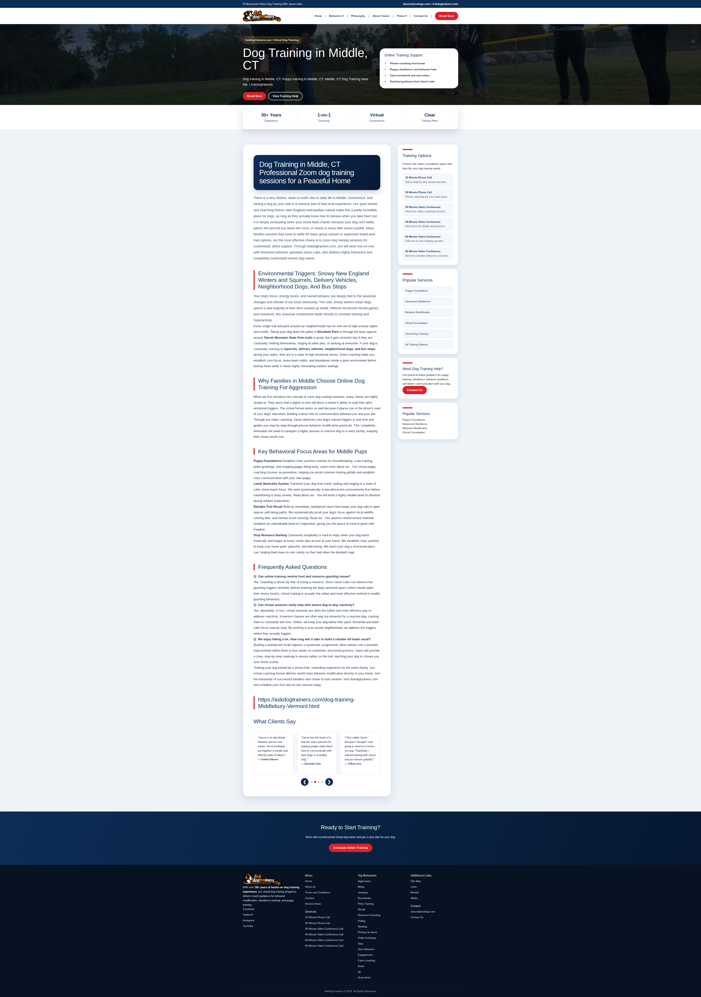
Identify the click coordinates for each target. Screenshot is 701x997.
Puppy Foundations (416, 290)
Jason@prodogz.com (416, 3)
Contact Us (421, 15)
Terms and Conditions (317, 892)
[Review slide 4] (322, 782)
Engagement (365, 954)
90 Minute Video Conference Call (324, 945)
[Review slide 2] (315, 782)
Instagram (248, 920)
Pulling (361, 920)
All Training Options (416, 344)
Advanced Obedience (417, 301)
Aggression (364, 881)
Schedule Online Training (350, 847)
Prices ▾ (402, 15)
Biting (361, 886)
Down (361, 966)
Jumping (363, 892)
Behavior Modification (417, 312)
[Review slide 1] (312, 782)
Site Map (416, 881)
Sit (359, 971)
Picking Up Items (367, 932)
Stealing (362, 926)
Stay (360, 943)
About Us (310, 886)
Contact (309, 898)
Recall (361, 909)
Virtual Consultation (416, 323)
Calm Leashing (366, 960)
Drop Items (364, 977)
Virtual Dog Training (416, 333)
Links (414, 886)
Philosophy (358, 15)
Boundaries (364, 898)
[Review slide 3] (319, 782)
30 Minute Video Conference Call (324, 928)
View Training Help (285, 96)
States (414, 898)
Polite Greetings (367, 937)
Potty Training (366, 903)
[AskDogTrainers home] (271, 879)
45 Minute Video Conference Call (324, 934)
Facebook (248, 909)
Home (318, 15)
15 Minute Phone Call (317, 917)
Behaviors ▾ (336, 15)
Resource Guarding (369, 915)
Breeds (415, 892)
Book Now (446, 16)
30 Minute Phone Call (317, 923)
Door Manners (366, 949)
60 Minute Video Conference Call (324, 940)
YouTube (248, 926)
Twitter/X (248, 914)
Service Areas (313, 903)
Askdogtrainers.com (445, 3)
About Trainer (381, 15)
